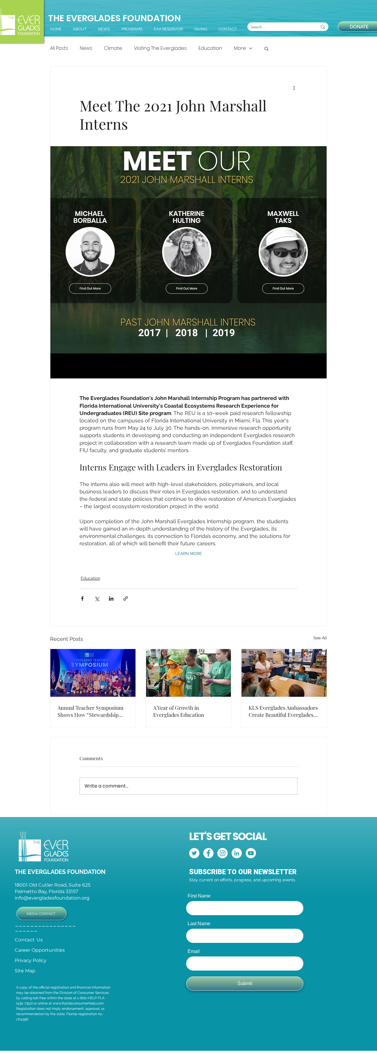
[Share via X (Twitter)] (97, 598)
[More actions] (293, 87)
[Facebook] (208, 853)
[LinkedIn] (237, 853)
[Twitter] (194, 853)
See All (320, 637)
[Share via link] (125, 598)
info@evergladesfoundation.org (52, 898)
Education (210, 48)
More (240, 48)
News (86, 48)
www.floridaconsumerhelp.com (78, 1003)
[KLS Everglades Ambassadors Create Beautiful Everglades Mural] (284, 673)
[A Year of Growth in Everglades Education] (188, 673)
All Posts (59, 48)
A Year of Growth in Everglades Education (178, 711)
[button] (229, 29)
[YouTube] (251, 853)
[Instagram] (222, 853)
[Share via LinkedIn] (111, 598)
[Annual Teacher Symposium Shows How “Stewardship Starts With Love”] (92, 673)
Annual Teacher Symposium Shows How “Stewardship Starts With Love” (90, 711)
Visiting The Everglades (160, 48)
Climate (113, 48)
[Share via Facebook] (82, 598)
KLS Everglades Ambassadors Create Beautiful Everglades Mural (283, 711)
